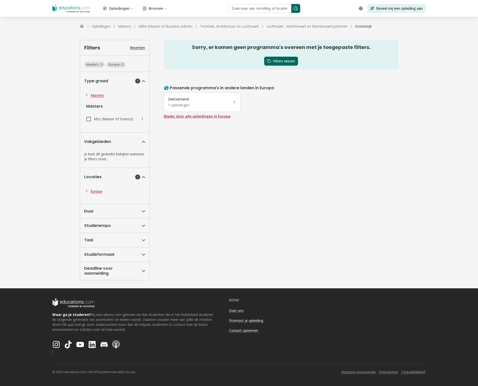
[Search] (295, 8)
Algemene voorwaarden (358, 372)
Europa (96, 191)
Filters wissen (284, 61)
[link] (363, 26)
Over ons (236, 310)
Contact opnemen (243, 330)
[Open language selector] (360, 8)
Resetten (137, 47)
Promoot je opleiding (246, 320)
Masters (97, 95)
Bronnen (156, 8)
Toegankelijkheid (413, 372)
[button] (94, 65)
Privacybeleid (388, 372)
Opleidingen (119, 8)
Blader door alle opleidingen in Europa (197, 116)
